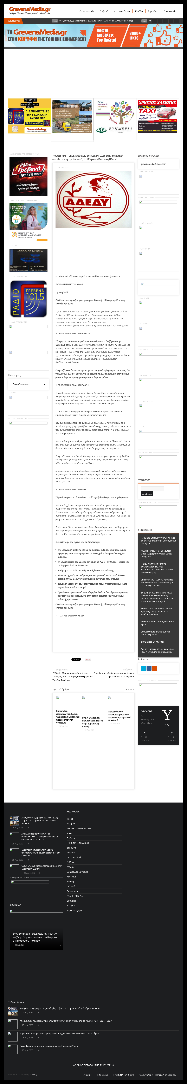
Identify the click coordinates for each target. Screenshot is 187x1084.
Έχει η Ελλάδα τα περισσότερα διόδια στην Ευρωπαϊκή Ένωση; (92, 722)
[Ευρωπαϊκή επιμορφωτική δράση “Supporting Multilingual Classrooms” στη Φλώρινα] (68, 701)
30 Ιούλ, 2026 (20, 945)
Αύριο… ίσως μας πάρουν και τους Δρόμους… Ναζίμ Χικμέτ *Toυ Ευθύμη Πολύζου (157, 611)
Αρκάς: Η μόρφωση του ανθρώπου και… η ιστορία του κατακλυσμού (157, 650)
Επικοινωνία (169, 11)
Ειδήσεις (71, 862)
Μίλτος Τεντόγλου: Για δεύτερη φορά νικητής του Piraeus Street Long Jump (156, 553)
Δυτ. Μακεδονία (122, 11)
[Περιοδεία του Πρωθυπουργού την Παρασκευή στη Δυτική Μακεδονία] (119, 702)
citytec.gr (33, 1074)
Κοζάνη (70, 881)
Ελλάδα (139, 11)
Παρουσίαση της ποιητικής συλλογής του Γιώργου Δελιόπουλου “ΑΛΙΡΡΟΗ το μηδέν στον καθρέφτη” (157, 568)
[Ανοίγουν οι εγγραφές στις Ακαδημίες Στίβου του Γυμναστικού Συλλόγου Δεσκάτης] (14, 821)
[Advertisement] (93, 77)
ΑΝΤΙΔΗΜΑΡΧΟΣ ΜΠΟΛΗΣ (80, 828)
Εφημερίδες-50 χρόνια (77, 871)
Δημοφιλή (71, 847)
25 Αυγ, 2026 (63, 726)
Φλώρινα (71, 905)
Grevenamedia (86, 11)
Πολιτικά (71, 886)
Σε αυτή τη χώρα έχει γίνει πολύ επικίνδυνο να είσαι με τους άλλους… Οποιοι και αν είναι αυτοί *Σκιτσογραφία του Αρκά (157, 597)
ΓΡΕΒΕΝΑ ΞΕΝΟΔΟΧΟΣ (78, 843)
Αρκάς (69, 833)
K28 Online (102, 1074)
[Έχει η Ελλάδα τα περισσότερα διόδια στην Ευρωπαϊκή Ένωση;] (94, 705)
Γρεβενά (104, 11)
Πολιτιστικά (72, 891)
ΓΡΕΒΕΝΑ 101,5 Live (123, 1074)
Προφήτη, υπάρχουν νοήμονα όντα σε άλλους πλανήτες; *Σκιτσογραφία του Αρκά (158, 540)
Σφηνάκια (153, 11)
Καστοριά (71, 876)
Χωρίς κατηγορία (74, 910)
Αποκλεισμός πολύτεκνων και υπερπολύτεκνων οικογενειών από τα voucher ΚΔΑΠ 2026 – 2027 (39, 836)
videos (70, 818)
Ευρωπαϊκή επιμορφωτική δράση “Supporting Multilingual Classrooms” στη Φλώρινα (67, 716)
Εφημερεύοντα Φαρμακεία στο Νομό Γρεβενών (155, 633)
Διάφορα (71, 852)
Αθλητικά (71, 823)
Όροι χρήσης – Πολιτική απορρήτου (158, 1074)
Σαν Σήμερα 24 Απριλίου (153, 641)
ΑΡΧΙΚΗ (88, 1074)
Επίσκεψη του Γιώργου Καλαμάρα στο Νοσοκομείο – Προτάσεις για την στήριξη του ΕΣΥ (157, 582)
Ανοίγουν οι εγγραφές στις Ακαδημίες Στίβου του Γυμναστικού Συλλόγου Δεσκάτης (39, 820)
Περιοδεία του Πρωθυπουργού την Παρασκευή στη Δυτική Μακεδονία (119, 716)
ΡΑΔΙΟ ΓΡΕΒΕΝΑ (75, 896)
